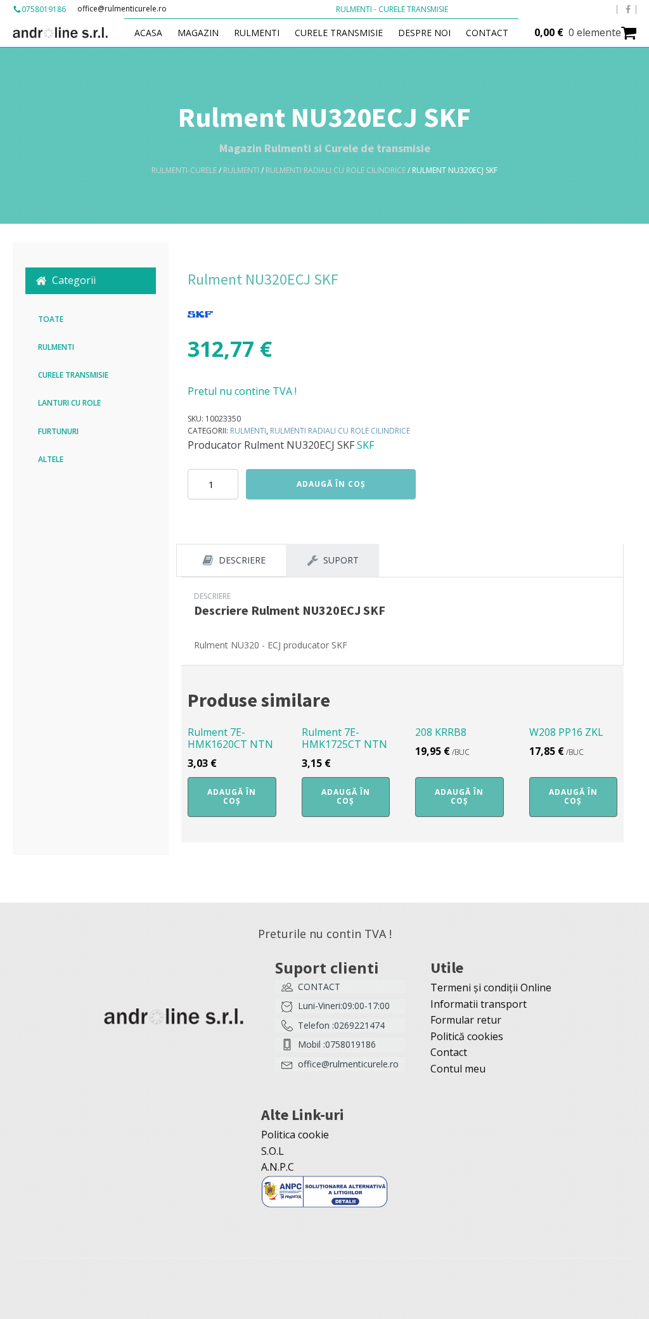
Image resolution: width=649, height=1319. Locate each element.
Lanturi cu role (69, 402)
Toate (50, 319)
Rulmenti (257, 33)
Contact (487, 33)
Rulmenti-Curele (184, 170)
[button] (90, 280)
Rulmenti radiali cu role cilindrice (336, 170)
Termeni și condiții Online (490, 987)
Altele (50, 459)
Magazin (198, 33)
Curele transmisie (339, 33)
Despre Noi (424, 33)
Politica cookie (295, 1135)
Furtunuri (58, 431)
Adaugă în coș (331, 484)
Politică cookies (466, 1036)
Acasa (148, 33)
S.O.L (272, 1151)
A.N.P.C (277, 1167)
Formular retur (465, 1020)
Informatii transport (478, 1004)
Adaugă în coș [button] (231, 796)
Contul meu (457, 1069)
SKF (365, 445)
